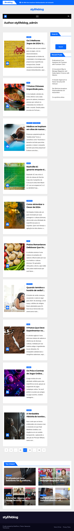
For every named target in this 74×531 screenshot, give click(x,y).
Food (28, 82)
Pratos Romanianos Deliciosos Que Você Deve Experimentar (36, 247)
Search (55, 34)
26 (20, 450)
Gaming (29, 37)
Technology (36, 122)
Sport (28, 163)
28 (30, 450)
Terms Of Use (57, 527)
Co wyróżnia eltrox (58, 97)
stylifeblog (37, 9)
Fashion (29, 410)
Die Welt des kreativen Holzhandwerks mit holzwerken (59, 90)
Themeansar (6, 528)
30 (39, 450)
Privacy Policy (67, 527)
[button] (68, 16)
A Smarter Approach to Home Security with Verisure (59, 82)
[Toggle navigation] (37, 16)
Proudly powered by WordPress (11, 526)
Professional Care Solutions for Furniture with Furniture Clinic (59, 62)
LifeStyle (29, 122)
